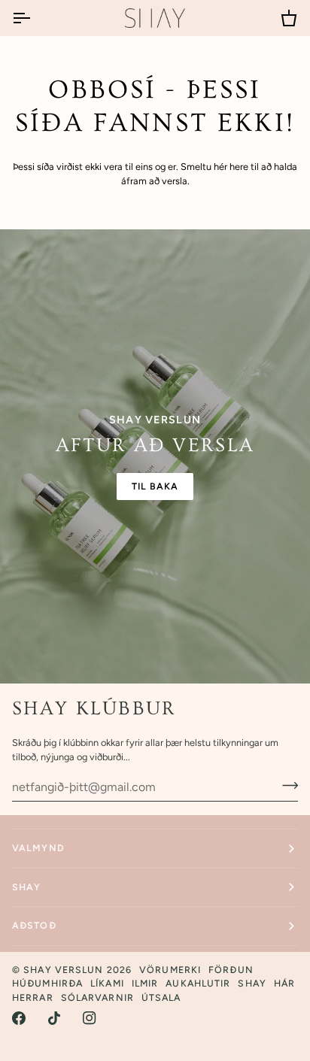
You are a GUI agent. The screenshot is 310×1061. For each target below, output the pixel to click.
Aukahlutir (198, 983)
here (238, 166)
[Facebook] (19, 1018)
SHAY (26, 887)
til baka (155, 486)
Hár (284, 983)
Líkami (107, 983)
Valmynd (38, 847)
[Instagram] (89, 1018)
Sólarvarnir (97, 997)
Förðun (231, 969)
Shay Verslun (63, 969)
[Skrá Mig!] (285, 785)
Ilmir (145, 983)
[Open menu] (34, 18)
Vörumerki (170, 969)
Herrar (32, 997)
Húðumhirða (47, 983)
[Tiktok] (54, 1018)
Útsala (161, 997)
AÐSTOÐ (34, 925)
